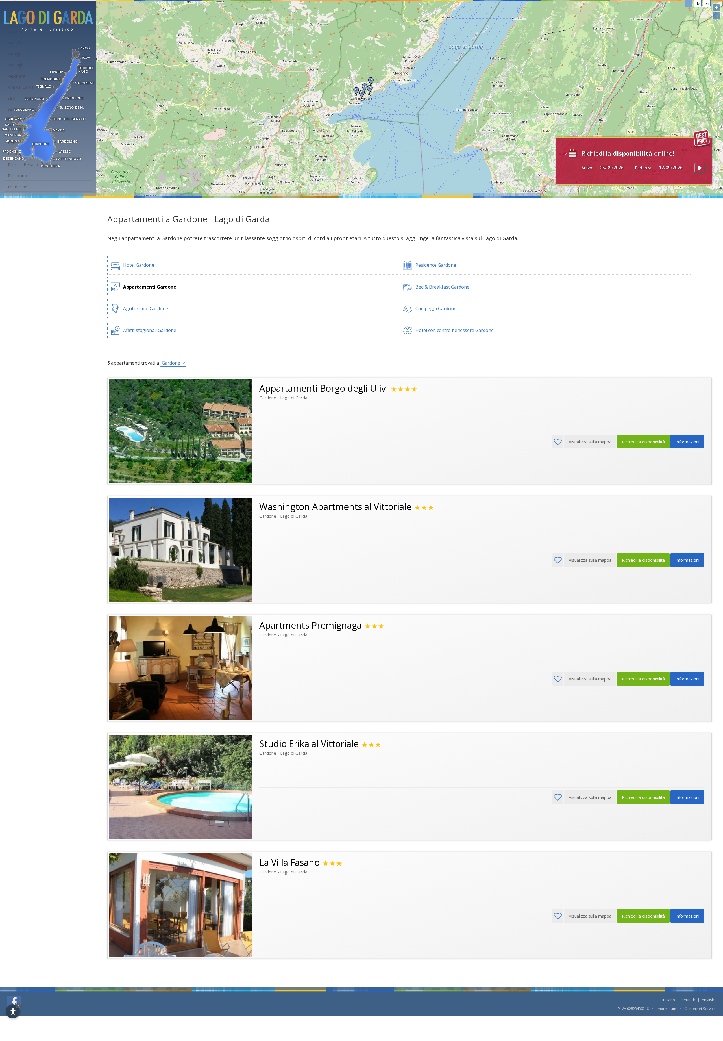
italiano (668, 999)
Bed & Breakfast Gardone (442, 287)
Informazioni (687, 441)
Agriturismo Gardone (145, 308)
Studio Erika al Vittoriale (309, 744)
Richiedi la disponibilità (643, 441)
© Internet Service (700, 1008)
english (708, 999)
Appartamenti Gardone (149, 287)
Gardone (171, 363)
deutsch (688, 999)
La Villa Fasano (289, 862)
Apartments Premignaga (310, 625)
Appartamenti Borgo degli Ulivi (323, 388)
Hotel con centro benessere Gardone (454, 330)
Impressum (666, 1008)
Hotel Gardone (138, 265)
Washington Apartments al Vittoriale (335, 506)
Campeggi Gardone (435, 308)
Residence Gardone (435, 265)
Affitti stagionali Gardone (149, 330)
